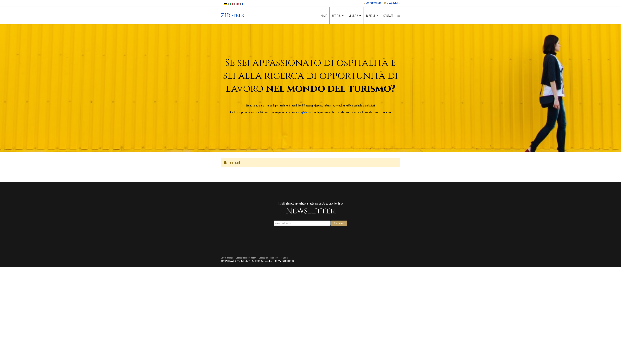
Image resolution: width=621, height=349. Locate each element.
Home (324, 15)
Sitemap (285, 257)
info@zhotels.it (393, 3)
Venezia (353, 15)
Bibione (370, 15)
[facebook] (242, 4)
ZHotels (232, 15)
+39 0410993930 (373, 3)
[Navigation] (399, 15)
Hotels (336, 15)
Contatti (388, 15)
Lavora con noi (227, 257)
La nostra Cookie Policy (268, 257)
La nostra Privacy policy (246, 257)
